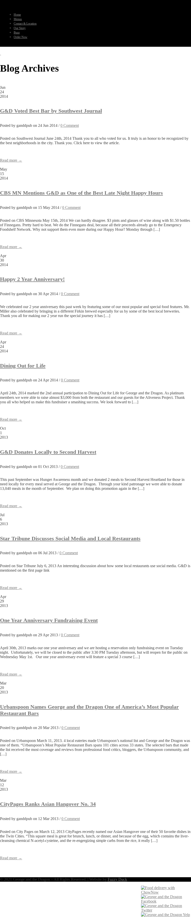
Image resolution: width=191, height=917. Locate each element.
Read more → (11, 160)
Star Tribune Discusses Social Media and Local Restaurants (70, 538)
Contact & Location (25, 23)
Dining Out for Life (23, 366)
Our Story (20, 28)
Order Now (20, 37)
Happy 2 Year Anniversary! (32, 279)
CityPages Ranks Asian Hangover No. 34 (48, 804)
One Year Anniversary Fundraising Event (49, 620)
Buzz (17, 32)
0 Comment (69, 125)
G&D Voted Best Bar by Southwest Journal (51, 111)
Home (17, 14)
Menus (18, 19)
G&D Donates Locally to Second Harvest (48, 452)
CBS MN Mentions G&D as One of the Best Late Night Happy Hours (81, 193)
